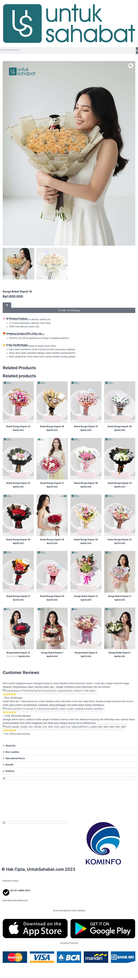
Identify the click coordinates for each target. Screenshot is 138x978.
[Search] (137, 50)
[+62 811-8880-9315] (6, 892)
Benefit (9, 764)
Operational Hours (15, 758)
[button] (130, 65)
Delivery (10, 771)
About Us (10, 745)
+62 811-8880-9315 (19, 890)
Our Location (12, 752)
